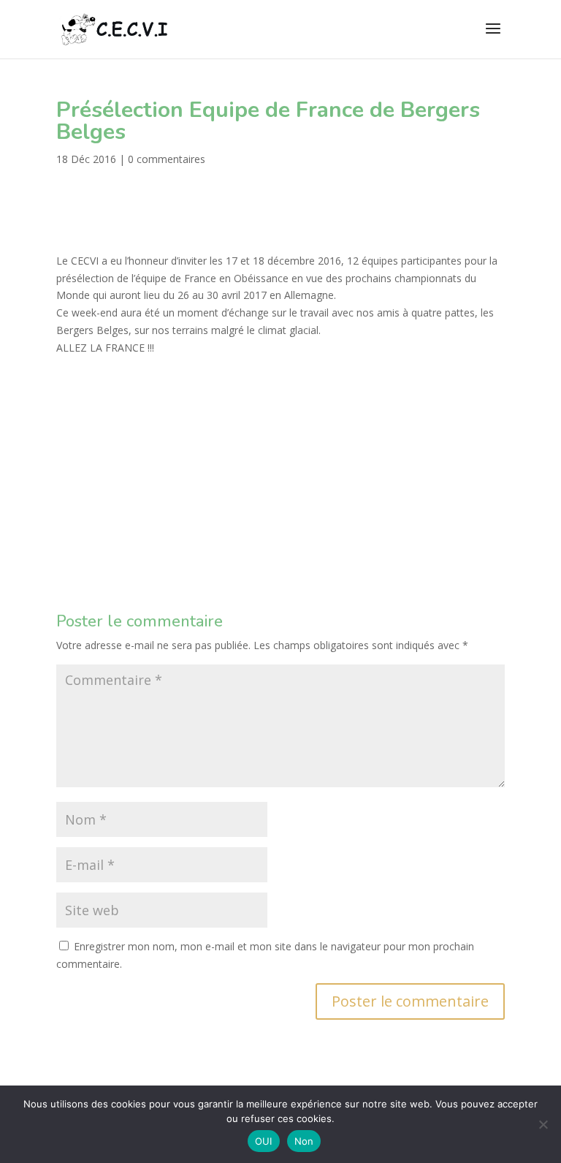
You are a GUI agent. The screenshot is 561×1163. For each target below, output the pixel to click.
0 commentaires (166, 159)
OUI (263, 1141)
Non (304, 1141)
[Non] (542, 1124)
